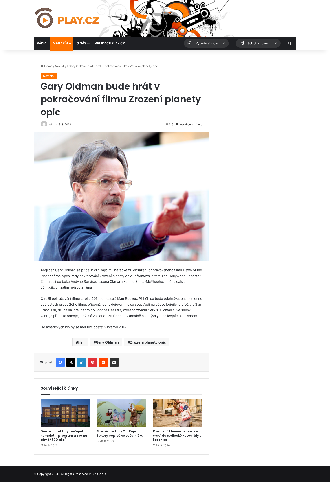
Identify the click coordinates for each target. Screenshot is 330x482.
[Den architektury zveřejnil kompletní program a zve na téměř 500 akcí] (65, 413)
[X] (70, 362)
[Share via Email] (114, 362)
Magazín (60, 43)
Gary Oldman (107, 342)
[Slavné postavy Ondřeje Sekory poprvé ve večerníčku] (121, 413)
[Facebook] (60, 362)
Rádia (41, 43)
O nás (81, 43)
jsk (51, 124)
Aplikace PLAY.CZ (110, 43)
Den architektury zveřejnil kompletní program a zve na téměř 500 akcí (64, 435)
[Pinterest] (92, 362)
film (81, 342)
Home (48, 66)
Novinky (60, 66)
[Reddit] (103, 362)
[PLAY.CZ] (67, 18)
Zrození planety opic (148, 342)
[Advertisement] (254, 88)
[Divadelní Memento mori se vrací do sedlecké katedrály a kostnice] (177, 413)
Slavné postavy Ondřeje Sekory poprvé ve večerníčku (120, 433)
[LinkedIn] (81, 362)
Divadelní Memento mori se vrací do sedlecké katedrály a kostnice (177, 435)
